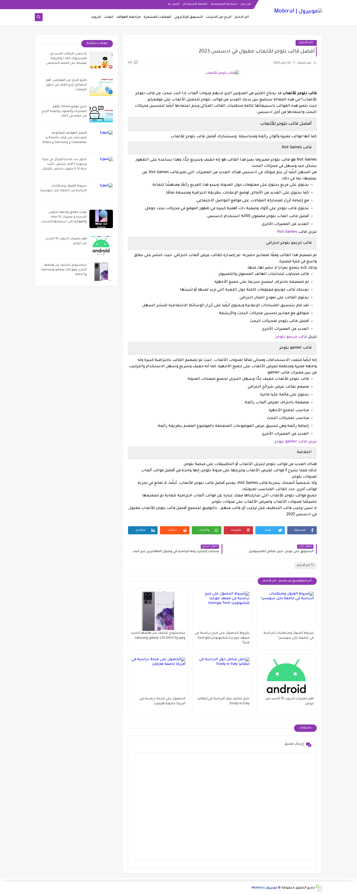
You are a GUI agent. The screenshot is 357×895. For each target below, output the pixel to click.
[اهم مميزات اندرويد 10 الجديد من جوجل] (286, 676)
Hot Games (287, 232)
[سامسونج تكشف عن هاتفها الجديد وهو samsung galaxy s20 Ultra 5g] (158, 611)
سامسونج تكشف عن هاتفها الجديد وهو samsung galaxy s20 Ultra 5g (64, 270)
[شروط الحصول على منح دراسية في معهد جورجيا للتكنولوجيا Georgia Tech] (222, 611)
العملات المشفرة (157, 17)
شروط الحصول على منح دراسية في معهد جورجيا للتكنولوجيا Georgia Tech (222, 638)
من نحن (245, 4)
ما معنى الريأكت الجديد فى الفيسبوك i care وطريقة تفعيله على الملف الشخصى (66, 58)
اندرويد (96, 17)
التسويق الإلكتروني (188, 17)
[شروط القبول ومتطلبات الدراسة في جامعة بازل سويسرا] (286, 611)
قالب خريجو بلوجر (291, 337)
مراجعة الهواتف (128, 17)
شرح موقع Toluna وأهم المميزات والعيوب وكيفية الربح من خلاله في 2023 (64, 111)
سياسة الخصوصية (224, 4)
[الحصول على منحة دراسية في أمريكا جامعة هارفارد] (158, 676)
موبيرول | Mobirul (264, 888)
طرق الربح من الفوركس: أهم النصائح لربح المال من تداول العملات (66, 85)
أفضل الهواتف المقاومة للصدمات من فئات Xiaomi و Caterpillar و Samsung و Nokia (65, 138)
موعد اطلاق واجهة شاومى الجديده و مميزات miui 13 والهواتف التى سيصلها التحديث (64, 217)
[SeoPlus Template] (318, 888)
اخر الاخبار (241, 17)
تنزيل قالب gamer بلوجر (296, 442)
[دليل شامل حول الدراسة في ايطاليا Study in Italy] (222, 676)
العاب (108, 17)
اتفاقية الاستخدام (195, 4)
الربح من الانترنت (218, 17)
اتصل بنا (174, 4)
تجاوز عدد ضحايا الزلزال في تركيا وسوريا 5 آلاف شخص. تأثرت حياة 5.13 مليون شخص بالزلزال (64, 164)
